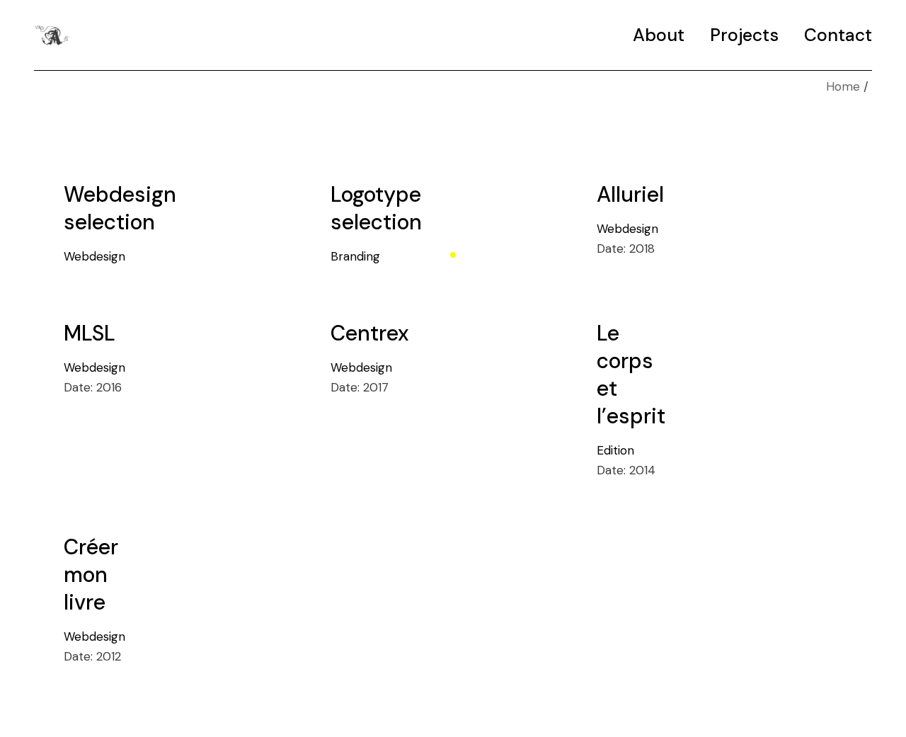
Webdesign (94, 256)
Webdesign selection (120, 208)
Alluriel (630, 194)
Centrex (370, 333)
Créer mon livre (91, 574)
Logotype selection (376, 208)
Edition (615, 450)
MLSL (89, 333)
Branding (355, 256)
